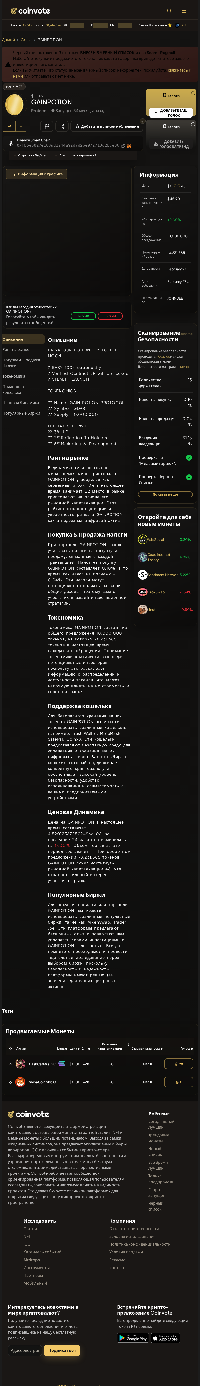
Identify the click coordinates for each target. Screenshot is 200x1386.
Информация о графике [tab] (40, 173)
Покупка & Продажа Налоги (21, 362)
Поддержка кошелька (13, 389)
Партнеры (33, 1275)
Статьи (30, 1228)
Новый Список (155, 1151)
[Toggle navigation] (184, 10)
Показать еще (165, 494)
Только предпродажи (161, 1178)
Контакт (117, 1267)
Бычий (83, 316)
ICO (27, 1244)
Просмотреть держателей (77, 155)
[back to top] (186, 1375)
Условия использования (132, 1236)
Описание (12, 339)
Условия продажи (126, 1251)
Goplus (164, 356)
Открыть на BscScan (32, 155)
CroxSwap (156, 592)
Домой (8, 39)
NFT (26, 1236)
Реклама (117, 1259)
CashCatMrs (39, 1064)
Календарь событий (42, 1251)
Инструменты (36, 1267)
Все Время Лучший (158, 1165)
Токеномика (13, 375)
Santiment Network (164, 574)
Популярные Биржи (21, 413)
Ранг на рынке (15, 349)
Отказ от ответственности (134, 1228)
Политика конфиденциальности (139, 1244)
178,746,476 (52, 25)
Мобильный (35, 1283)
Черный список (155, 1206)
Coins (26, 39)
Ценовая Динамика (20, 402)
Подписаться (62, 1350)
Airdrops (31, 1259)
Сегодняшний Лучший (161, 1124)
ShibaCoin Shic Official (47, 1082)
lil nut (152, 609)
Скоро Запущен (156, 1192)
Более (184, 366)
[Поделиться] (62, 126)
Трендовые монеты (158, 1137)
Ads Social (156, 539)
